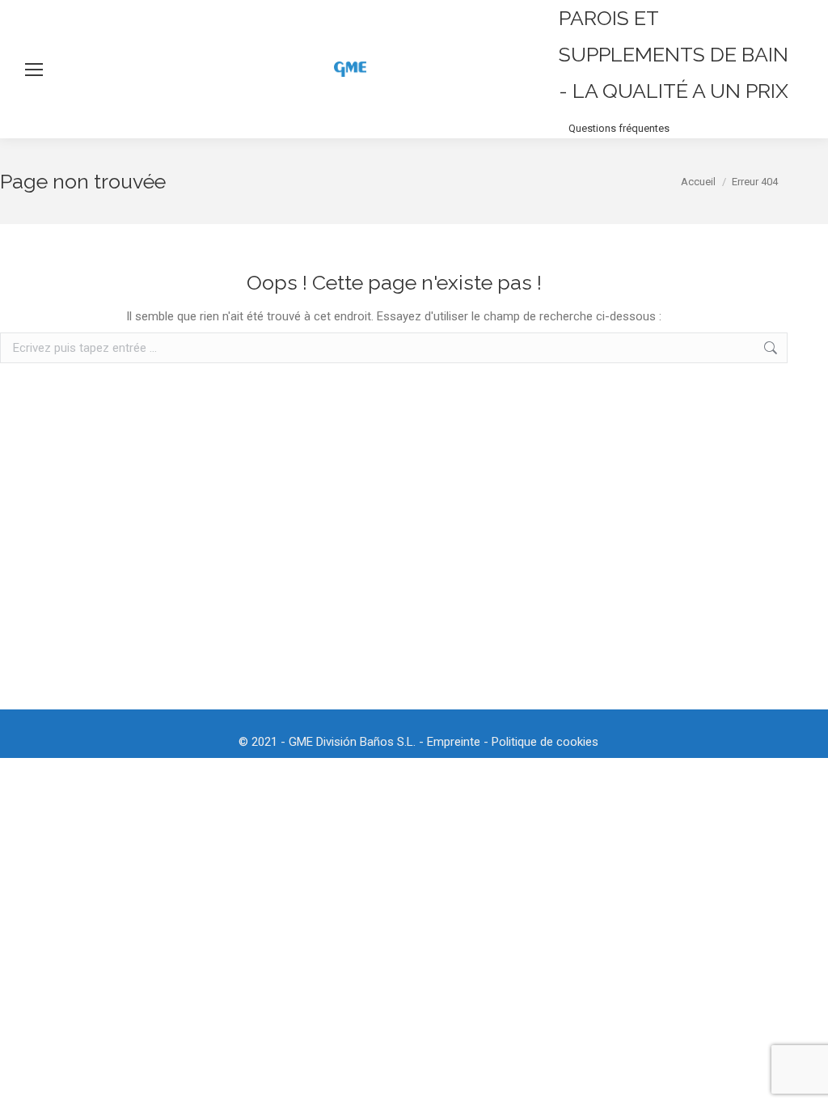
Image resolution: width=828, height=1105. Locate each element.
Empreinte (453, 742)
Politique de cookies (545, 742)
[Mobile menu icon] (34, 69)
